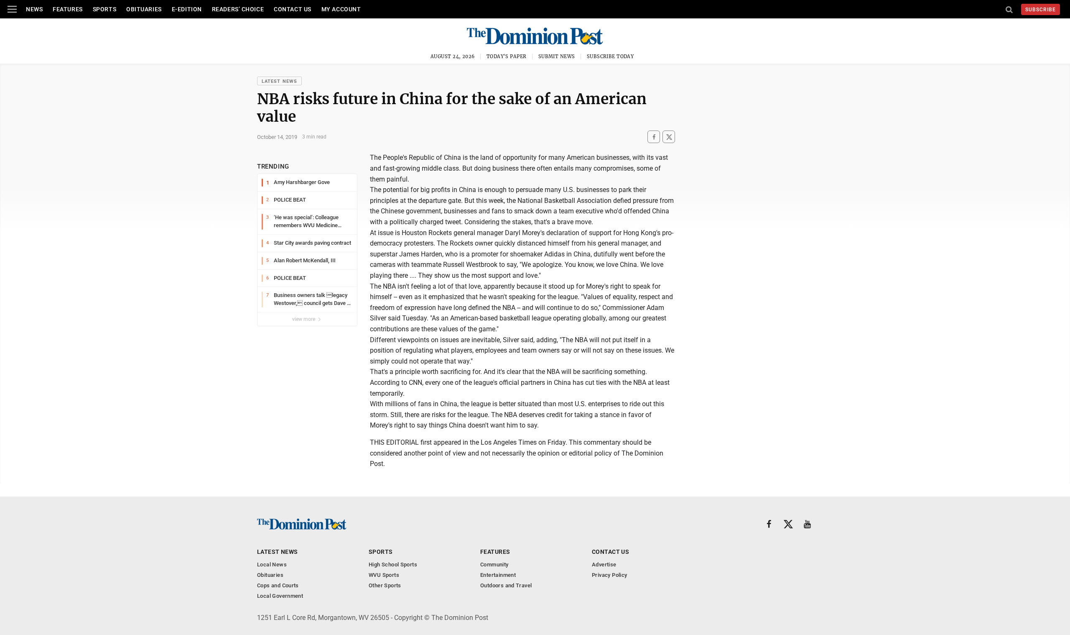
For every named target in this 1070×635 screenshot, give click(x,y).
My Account (341, 9)
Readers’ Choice (238, 9)
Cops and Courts (278, 585)
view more (304, 319)
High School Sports (393, 564)
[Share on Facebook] (653, 137)
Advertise (604, 564)
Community (494, 564)
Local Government (280, 596)
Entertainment (498, 575)
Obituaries (144, 9)
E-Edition (187, 9)
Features (67, 9)
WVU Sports (384, 575)
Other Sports (385, 585)
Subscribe (1040, 10)
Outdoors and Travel (506, 585)
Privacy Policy (609, 575)
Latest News (279, 81)
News (34, 9)
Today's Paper (507, 56)
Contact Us (292, 9)
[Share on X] (669, 137)
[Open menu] (12, 9)
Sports (104, 9)
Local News (272, 564)
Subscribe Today (610, 56)
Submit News (556, 56)
